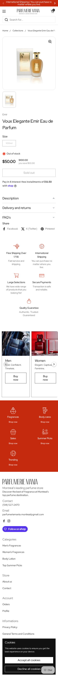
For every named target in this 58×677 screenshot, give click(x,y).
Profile (5, 611)
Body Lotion (8, 558)
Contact (6, 588)
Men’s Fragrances (11, 545)
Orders (6, 604)
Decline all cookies (29, 669)
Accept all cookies (29, 660)
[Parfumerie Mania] (28, 11)
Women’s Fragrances (13, 552)
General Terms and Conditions (18, 633)
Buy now (15, 377)
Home (5, 30)
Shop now (13, 422)
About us (7, 581)
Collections (18, 30)
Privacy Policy (9, 627)
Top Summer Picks (12, 565)
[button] (52, 11)
